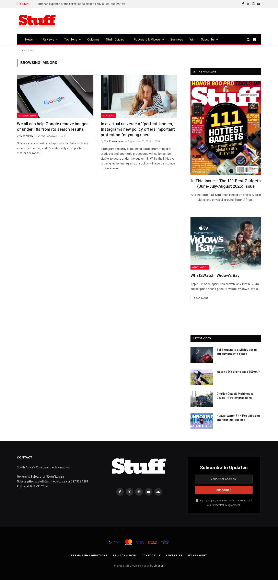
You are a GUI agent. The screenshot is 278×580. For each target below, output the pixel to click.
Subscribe (208, 39)
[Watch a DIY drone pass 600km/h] (201, 377)
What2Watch (200, 267)
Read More (201, 298)
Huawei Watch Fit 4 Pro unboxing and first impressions (238, 417)
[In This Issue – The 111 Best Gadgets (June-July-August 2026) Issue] (225, 128)
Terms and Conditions (89, 555)
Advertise (174, 555)
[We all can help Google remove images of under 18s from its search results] (55, 96)
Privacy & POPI (124, 555)
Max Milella (26, 135)
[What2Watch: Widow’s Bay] (225, 243)
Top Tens (70, 39)
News (29, 39)
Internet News (27, 115)
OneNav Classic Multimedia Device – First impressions (235, 395)
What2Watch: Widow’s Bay (215, 275)
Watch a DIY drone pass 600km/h (238, 371)
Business (177, 39)
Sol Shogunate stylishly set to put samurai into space (237, 351)
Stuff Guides (115, 39)
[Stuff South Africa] (37, 21)
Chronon (159, 565)
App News (108, 115)
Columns (93, 39)
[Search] (248, 39)
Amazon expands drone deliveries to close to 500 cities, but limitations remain (83, 3)
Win (192, 39)
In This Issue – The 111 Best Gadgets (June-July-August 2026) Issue (226, 183)
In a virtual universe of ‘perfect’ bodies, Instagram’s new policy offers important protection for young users (138, 129)
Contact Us (151, 555)
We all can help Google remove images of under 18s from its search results (53, 126)
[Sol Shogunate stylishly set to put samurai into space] (201, 355)
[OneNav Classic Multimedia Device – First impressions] (201, 399)
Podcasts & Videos (147, 39)
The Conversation (114, 141)
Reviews (48, 39)
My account (197, 555)
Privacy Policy (219, 505)
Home (20, 50)
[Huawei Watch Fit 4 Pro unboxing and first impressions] (201, 421)
